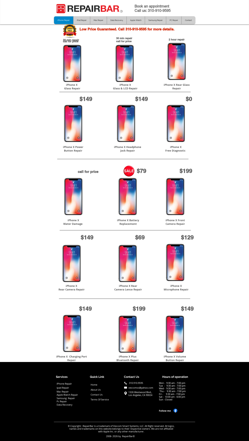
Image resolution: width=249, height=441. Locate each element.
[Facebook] (175, 410)
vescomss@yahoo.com (140, 387)
